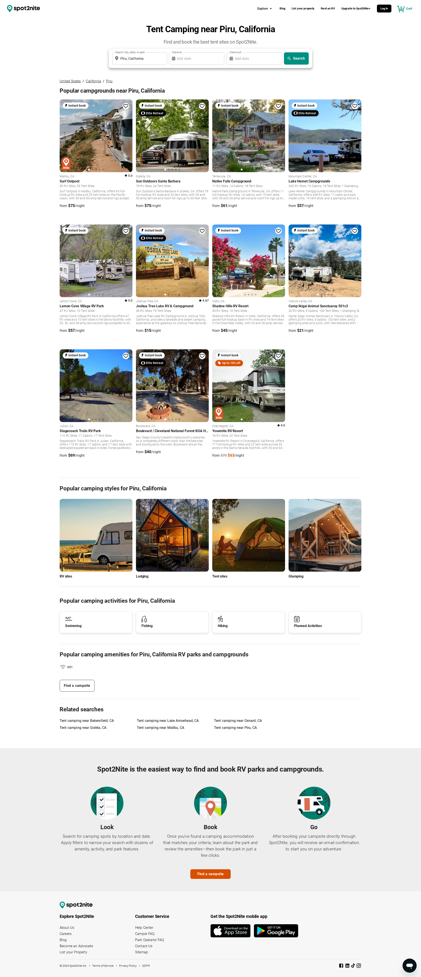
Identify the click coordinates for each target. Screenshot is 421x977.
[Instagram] (358, 966)
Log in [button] (384, 8)
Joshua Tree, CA (147, 301)
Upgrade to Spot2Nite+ (355, 8)
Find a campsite (77, 686)
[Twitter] (353, 966)
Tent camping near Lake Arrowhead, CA (168, 721)
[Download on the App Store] (232, 930)
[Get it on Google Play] (276, 930)
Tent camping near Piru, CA (235, 728)
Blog (282, 8)
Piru (109, 81)
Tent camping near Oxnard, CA (238, 721)
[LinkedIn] (348, 966)
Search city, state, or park (130, 52)
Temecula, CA (221, 176)
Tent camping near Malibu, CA (160, 728)
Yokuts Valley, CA (300, 301)
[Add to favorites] (126, 106)
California (93, 81)
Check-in (177, 52)
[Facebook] (342, 966)
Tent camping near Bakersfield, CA (87, 721)
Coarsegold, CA (223, 426)
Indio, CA (218, 301)
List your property (303, 8)
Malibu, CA (67, 176)
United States (70, 81)
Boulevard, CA (145, 426)
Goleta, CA (143, 176)
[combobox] (139, 58)
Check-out (235, 52)
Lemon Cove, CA (71, 301)
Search (299, 58)
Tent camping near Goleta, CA (83, 728)
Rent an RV (328, 8)
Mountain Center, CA (303, 176)
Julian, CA (67, 426)
